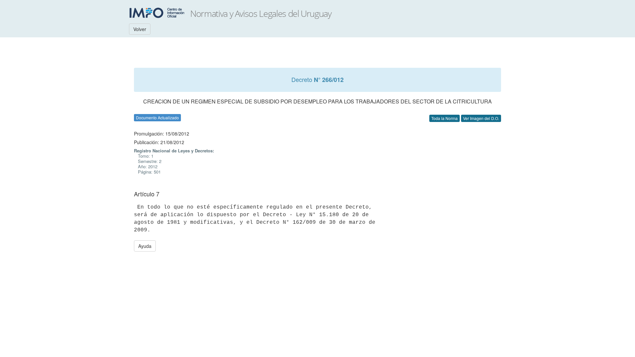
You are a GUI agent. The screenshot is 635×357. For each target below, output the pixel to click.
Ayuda (144, 246)
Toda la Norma (444, 118)
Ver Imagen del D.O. (481, 118)
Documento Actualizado (157, 117)
